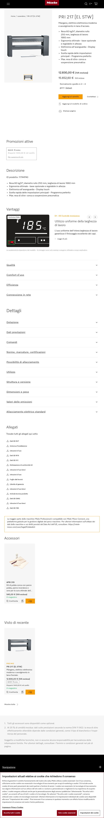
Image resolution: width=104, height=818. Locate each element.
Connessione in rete (18, 295)
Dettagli (69, 88)
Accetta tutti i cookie (12, 813)
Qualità (10, 265)
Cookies (20, 807)
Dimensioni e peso (17, 392)
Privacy (14, 807)
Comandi (11, 342)
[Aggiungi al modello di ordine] (22, 601)
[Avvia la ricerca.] (86, 3)
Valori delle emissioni (19, 402)
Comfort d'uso (15, 275)
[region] (52, 795)
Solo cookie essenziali (66, 813)
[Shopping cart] (96, 4)
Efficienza (12, 285)
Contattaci (91, 97)
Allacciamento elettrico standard (26, 412)
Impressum (6, 807)
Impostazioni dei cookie (89, 813)
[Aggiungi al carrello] (30, 601)
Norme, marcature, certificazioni (26, 352)
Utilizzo (10, 372)
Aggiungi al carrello (70, 97)
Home (13, 16)
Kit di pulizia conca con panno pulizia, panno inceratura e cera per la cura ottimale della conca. (19, 588)
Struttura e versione (18, 382)
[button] (20, 4)
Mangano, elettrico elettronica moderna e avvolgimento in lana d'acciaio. (19, 672)
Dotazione (12, 322)
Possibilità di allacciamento (22, 362)
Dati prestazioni (15, 332)
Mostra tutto (9, 704)
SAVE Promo (13, 682)
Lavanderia (21, 16)
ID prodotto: (12, 177)
